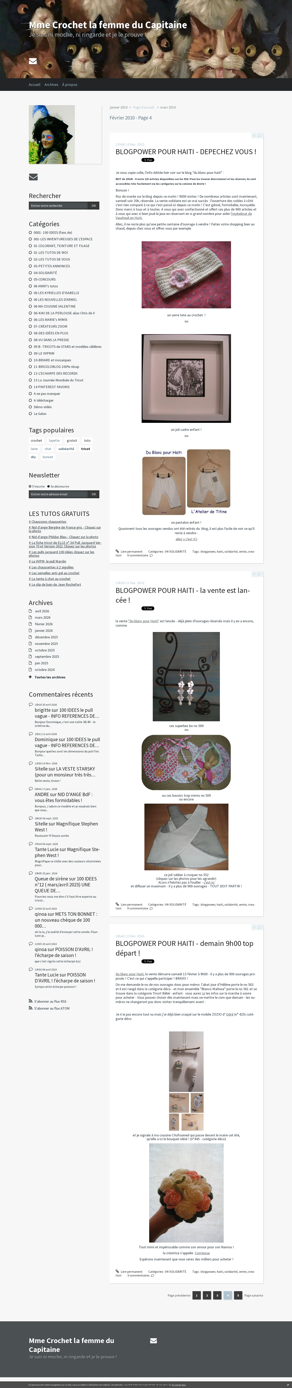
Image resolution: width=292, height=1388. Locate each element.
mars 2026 (42, 617)
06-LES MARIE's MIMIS (50, 319)
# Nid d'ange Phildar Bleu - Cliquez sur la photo (63, 537)
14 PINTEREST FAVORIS (52, 387)
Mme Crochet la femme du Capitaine (108, 24)
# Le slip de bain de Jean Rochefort (55, 584)
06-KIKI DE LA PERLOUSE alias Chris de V (64, 313)
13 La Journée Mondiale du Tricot (58, 380)
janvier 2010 (119, 107)
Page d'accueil (143, 107)
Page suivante (253, 1295)
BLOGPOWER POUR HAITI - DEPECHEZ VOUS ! (186, 151)
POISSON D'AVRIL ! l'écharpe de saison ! (64, 952)
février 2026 (44, 624)
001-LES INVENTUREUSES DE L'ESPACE (63, 239)
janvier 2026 (44, 630)
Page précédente (179, 1295)
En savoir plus (179, 1384)
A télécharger (44, 400)
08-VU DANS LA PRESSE (51, 340)
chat (48, 448)
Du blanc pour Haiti (130, 974)
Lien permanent (131, 551)
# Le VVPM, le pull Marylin (47, 561)
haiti (220, 551)
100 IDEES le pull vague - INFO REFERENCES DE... (67, 713)
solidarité (66, 448)
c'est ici (209, 882)
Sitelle (41, 769)
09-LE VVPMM (44, 353)
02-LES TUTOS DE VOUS (52, 259)
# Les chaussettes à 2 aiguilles (51, 567)
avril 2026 (42, 611)
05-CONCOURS (45, 279)
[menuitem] (36, 84)
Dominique (46, 739)
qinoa (41, 914)
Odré (229, 1014)
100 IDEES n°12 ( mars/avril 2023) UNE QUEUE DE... (66, 884)
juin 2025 (41, 663)
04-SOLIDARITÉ (45, 272)
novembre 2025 (46, 644)
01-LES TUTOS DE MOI (51, 252)
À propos (69, 84)
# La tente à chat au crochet (50, 578)
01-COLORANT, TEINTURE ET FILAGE (62, 245)
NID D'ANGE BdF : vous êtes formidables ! (64, 797)
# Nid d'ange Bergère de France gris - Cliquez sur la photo (65, 529)
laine (34, 448)
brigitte (43, 710)
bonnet (48, 457)
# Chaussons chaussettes (47, 521)
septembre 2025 (47, 656)
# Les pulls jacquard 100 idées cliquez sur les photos (61, 554)
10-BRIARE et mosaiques (52, 360)
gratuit (72, 440)
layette (54, 440)
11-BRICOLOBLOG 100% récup (56, 366)
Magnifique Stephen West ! (66, 826)
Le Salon (40, 413)
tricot (85, 448)
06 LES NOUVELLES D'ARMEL (55, 299)
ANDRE (42, 794)
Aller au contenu (13, 4)
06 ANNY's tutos (46, 286)
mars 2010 (168, 107)
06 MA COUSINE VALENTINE (55, 306)
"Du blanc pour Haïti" (143, 621)
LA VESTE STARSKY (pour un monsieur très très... (65, 772)
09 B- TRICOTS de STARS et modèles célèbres (68, 346)
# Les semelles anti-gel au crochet (54, 573)
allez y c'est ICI (186, 539)
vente (243, 551)
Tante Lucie (47, 849)
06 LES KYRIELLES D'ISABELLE (56, 292)
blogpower (208, 551)
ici (203, 993)
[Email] (33, 61)
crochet (36, 440)
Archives (51, 84)
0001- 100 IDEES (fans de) (53, 232)
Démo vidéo (43, 407)
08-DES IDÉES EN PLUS (51, 333)
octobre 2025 (45, 650)
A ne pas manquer (47, 393)
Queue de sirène (51, 878)
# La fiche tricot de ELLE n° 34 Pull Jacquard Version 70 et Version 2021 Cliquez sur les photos (65, 544)
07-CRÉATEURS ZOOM (50, 326)
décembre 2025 (46, 637)
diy (33, 457)
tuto (87, 440)
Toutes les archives (50, 677)
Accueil (35, 84)
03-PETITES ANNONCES (52, 266)
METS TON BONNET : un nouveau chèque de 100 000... (66, 920)
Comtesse (202, 1253)
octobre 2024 (45, 670)
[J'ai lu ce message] (288, 1384)
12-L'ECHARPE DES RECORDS (55, 373)
